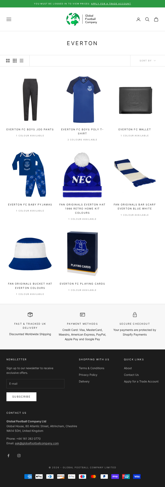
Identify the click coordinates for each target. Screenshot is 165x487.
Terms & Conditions (91, 368)
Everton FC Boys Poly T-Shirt (82, 131)
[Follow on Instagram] (19, 456)
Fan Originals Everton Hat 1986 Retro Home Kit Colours (82, 208)
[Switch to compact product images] (21, 60)
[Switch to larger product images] (8, 60)
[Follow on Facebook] (8, 456)
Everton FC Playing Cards (82, 283)
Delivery (84, 381)
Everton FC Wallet (135, 129)
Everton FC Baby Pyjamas (30, 204)
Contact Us (131, 374)
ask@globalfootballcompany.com (37, 443)
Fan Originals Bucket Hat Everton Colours (30, 285)
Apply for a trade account (111, 3)
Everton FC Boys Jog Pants (30, 129)
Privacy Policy (88, 374)
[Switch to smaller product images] (14, 60)
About (128, 368)
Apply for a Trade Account (141, 381)
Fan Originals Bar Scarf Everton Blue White (135, 206)
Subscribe (21, 396)
